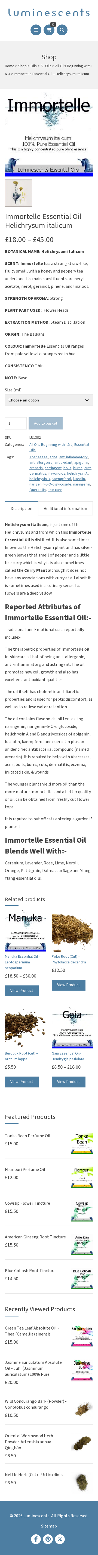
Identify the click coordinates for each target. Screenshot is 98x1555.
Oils (33, 66)
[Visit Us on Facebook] (36, 1539)
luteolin (79, 479)
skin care (55, 490)
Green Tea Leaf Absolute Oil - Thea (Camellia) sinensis (32, 1331)
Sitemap (49, 1526)
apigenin (81, 462)
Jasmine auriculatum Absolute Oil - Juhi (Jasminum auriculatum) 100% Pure (33, 1368)
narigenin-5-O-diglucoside (50, 484)
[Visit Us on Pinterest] (48, 1539)
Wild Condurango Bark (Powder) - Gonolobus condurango (36, 1404)
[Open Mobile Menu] (35, 29)
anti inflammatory (73, 457)
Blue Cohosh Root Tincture (30, 1271)
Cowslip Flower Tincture (27, 1203)
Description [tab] (21, 509)
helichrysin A (77, 473)
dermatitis (37, 473)
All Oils (46, 66)
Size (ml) (13, 390)
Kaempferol (61, 479)
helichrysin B (39, 479)
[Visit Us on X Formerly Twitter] (60, 1539)
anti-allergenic (41, 462)
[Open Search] (62, 29)
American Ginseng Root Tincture (35, 1237)
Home (9, 66)
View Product (21, 991)
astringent (53, 468)
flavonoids (56, 473)
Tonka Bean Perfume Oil (27, 1136)
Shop (22, 66)
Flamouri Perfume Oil (25, 1170)
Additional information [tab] (65, 509)
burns (77, 468)
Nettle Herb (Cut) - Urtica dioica (35, 1475)
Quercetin (37, 490)
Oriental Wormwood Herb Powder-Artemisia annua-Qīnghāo (29, 1442)
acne (53, 457)
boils (67, 468)
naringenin (81, 484)
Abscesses (38, 457)
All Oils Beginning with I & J (50, 444)
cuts (87, 468)
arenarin (36, 468)
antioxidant (63, 462)
